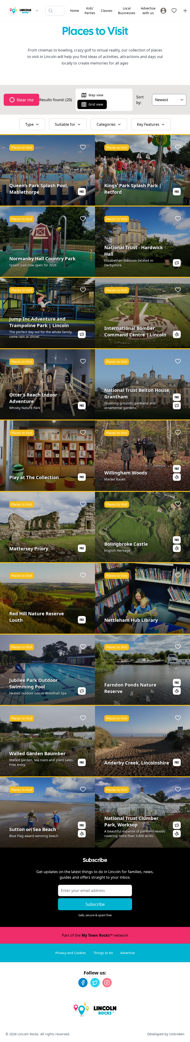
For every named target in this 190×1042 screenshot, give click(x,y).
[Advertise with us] (185, 10)
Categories (106, 124)
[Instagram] (107, 982)
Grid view (96, 104)
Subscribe (95, 904)
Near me (25, 100)
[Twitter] (95, 982)
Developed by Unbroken (165, 1034)
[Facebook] (83, 982)
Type (29, 124)
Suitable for (65, 124)
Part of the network (95, 935)
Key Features (148, 124)
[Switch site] (37, 10)
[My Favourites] (174, 10)
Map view (96, 95)
